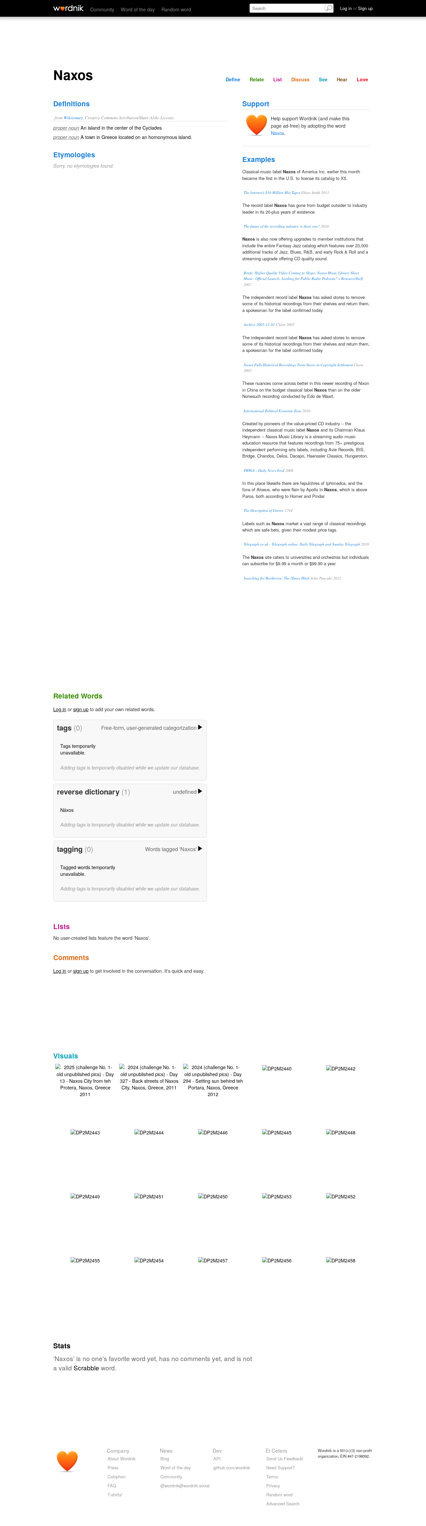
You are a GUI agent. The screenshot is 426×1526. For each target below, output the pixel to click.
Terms (272, 1476)
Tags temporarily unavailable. (78, 749)
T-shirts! (114, 1494)
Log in (59, 709)
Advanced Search (283, 1503)
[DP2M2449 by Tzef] (85, 1195)
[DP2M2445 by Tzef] (277, 1131)
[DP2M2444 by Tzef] (149, 1131)
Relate (257, 79)
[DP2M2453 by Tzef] (277, 1195)
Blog (164, 1458)
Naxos (277, 132)
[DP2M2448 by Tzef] (340, 1131)
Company (118, 1450)
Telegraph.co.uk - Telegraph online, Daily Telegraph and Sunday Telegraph (302, 544)
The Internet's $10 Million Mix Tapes (272, 192)
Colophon (116, 1476)
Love (362, 79)
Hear (342, 79)
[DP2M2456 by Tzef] (277, 1259)
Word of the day (138, 9)
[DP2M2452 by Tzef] (340, 1195)
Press (112, 1467)
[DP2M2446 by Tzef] (213, 1131)
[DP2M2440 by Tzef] (277, 1067)
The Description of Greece (264, 510)
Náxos (67, 809)
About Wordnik (121, 1458)
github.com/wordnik (231, 1467)
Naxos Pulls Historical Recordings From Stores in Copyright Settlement (298, 364)
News (166, 1450)
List (277, 79)
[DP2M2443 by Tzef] (85, 1131)
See (323, 79)
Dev (217, 1450)
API (217, 1458)
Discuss (300, 79)
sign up (81, 709)
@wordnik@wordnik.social (185, 1485)
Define (233, 79)
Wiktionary (73, 117)
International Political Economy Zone (273, 410)
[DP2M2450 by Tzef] (213, 1195)
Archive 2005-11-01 (259, 324)
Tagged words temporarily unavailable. (87, 870)
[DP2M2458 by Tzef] (340, 1259)
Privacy (273, 1485)
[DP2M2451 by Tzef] (149, 1195)
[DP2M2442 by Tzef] (340, 1067)
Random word (176, 9)
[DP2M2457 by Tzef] (213, 1259)
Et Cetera (276, 1450)
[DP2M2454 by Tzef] (149, 1259)
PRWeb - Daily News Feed (264, 470)
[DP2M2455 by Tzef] (85, 1259)
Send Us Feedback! (285, 1458)
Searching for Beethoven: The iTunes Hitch (277, 578)
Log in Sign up (356, 8)
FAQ (111, 1485)
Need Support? (280, 1467)
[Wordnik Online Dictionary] (68, 8)
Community (102, 9)
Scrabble (86, 1367)
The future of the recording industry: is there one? (282, 226)
